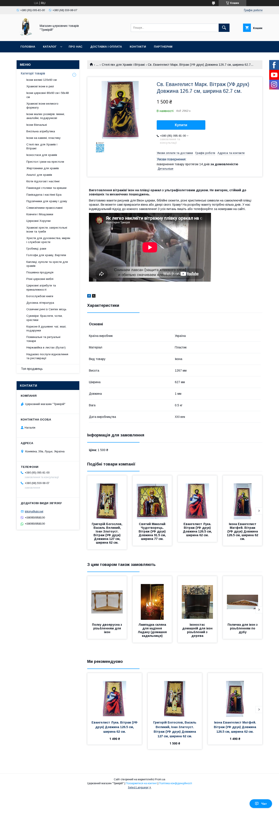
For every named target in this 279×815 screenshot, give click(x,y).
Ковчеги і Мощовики (39, 214)
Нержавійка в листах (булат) (46, 347)
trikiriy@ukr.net (34, 511)
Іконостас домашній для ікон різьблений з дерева (197, 630)
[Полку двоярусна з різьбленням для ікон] (107, 598)
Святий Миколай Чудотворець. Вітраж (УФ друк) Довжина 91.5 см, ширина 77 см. (153, 531)
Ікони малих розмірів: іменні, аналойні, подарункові (45, 116)
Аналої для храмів (39, 174)
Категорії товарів (33, 73)
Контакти (138, 46)
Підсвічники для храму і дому (46, 201)
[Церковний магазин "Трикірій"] (25, 35)
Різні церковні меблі (39, 279)
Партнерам (163, 46)
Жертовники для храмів (42, 168)
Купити (181, 125)
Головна (27, 46)
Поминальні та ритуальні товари (43, 339)
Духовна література (40, 302)
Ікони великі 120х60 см (41, 79)
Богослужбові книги (39, 296)
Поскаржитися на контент (141, 783)
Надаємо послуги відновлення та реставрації (47, 356)
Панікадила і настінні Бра (43, 194)
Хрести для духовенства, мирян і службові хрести (48, 240)
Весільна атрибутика (40, 131)
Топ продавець (32, 368)
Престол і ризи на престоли (45, 161)
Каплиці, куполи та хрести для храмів (47, 263)
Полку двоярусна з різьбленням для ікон (107, 628)
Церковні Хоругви (38, 220)
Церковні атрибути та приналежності (41, 287)
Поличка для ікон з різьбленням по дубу (243, 628)
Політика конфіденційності (175, 783)
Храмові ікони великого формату (42, 105)
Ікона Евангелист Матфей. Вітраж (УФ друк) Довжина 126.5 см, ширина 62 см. (243, 531)
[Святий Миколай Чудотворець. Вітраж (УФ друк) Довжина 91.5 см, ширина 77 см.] (152, 497)
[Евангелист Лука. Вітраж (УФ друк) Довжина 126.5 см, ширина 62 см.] (197, 497)
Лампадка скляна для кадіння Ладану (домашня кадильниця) (153, 630)
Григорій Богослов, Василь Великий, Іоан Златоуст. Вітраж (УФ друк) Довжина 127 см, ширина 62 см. (107, 533)
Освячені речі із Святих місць (46, 309)
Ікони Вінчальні (36, 124)
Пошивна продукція (39, 272)
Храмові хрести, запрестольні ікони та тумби (46, 229)
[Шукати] (224, 28)
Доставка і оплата (106, 46)
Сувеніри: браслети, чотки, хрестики (44, 317)
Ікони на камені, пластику (43, 138)
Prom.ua (160, 779)
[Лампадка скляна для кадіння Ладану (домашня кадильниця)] (152, 598)
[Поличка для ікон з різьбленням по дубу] (242, 598)
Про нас (75, 46)
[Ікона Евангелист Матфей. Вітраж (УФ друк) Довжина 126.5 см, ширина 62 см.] (242, 497)
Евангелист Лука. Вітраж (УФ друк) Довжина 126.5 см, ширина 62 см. (198, 529)
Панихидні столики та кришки (46, 188)
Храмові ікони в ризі (40, 86)
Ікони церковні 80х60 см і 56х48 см (47, 94)
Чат (264, 803)
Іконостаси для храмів (41, 155)
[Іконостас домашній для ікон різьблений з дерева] (197, 598)
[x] (93, 296)
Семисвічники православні (44, 207)
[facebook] (89, 296)
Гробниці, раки (36, 248)
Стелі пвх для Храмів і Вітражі (123, 64)
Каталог (49, 46)
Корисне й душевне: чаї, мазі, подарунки (46, 328)
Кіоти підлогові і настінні (43, 181)
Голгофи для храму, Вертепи (46, 255)
